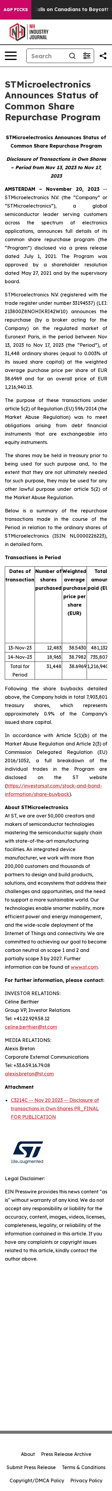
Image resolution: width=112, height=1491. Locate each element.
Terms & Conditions (83, 1467)
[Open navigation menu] (11, 56)
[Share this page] (103, 56)
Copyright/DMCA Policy (37, 1481)
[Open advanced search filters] (86, 56)
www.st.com (84, 967)
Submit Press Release (31, 1467)
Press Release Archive (66, 1454)
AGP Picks (16, 9)
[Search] (72, 56)
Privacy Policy (86, 1481)
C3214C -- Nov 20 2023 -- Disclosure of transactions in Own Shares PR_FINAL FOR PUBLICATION (55, 1108)
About (28, 1454)
